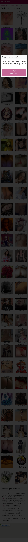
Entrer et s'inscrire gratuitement (14, 72)
